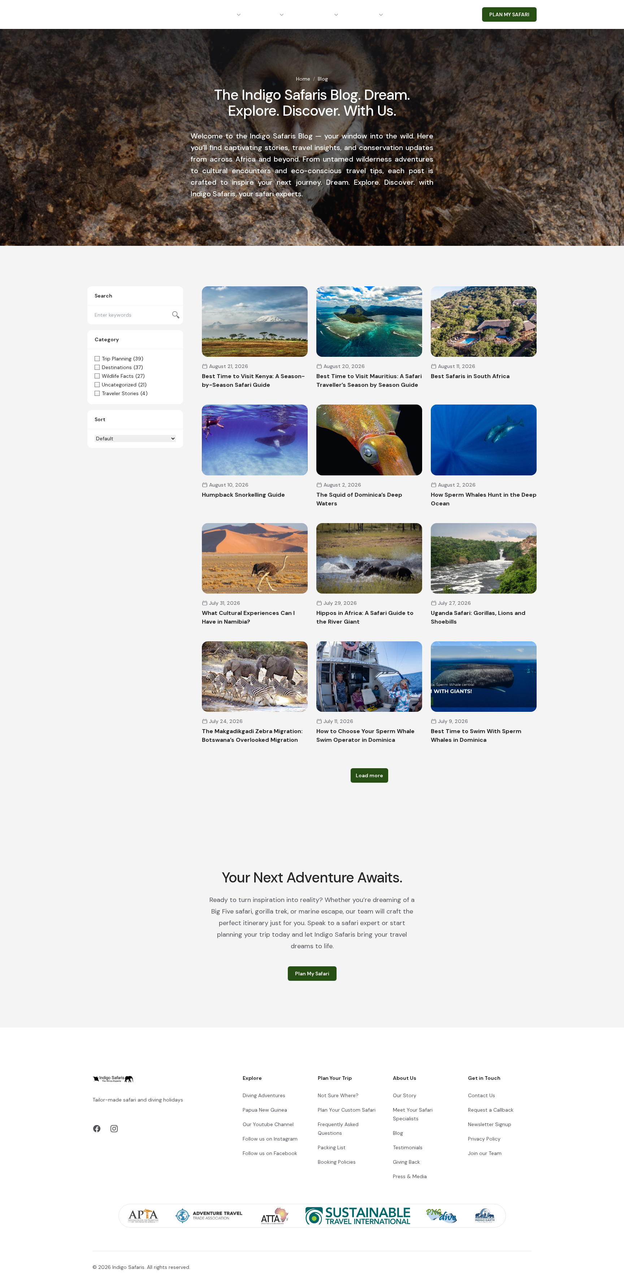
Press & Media (410, 1176)
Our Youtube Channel (268, 1124)
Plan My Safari (312, 973)
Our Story (404, 1095)
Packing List (332, 1147)
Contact (413, 14)
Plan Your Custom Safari (347, 1110)
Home (303, 79)
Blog (398, 1133)
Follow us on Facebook (270, 1153)
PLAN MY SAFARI (509, 14)
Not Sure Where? (338, 1095)
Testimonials (407, 1147)
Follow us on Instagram (270, 1139)
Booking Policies (337, 1162)
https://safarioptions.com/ (166, 1108)
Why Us (366, 14)
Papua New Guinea (265, 1110)
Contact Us (481, 1095)
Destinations (217, 14)
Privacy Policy (484, 1139)
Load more (369, 775)
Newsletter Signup (489, 1124)
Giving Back (406, 1162)
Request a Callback (491, 1110)
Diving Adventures (264, 1095)
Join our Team (485, 1153)
